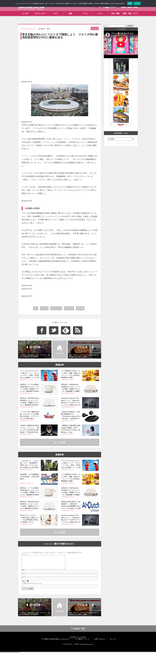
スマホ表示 (81, 637)
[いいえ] (153, 3)
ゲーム (85, 13)
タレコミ (113, 639)
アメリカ (44, 308)
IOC (35, 308)
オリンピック (56, 308)
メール (23, 573)
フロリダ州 (69, 308)
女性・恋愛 (115, 13)
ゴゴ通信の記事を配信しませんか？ (55, 639)
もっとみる (59, 442)
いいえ (137, 3)
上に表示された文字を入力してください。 (32, 583)
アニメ (100, 13)
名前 (23, 570)
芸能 (70, 13)
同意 (129, 3)
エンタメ (25, 13)
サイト (23, 577)
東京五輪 (80, 308)
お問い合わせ (99, 639)
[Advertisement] (60, 57)
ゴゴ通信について (82, 639)
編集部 (42, 29)
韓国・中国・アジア (130, 13)
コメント (25, 554)
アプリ (55, 13)
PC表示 (73, 637)
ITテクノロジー (40, 13)
